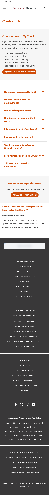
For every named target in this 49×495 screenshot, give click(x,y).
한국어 (7, 435)
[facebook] (15, 405)
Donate (24, 391)
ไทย (28, 440)
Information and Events (24, 331)
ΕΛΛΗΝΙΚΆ (25, 427)
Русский (38, 435)
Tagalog (21, 440)
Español (10, 440)
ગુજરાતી (35, 427)
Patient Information (24, 326)
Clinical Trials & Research (24, 386)
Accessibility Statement (24, 468)
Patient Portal (24, 271)
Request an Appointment (24, 276)
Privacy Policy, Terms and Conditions (24, 458)
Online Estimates (24, 286)
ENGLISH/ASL (24, 423)
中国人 (14, 423)
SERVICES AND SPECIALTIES (24, 316)
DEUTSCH (14, 427)
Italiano (38, 431)
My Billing (24, 291)
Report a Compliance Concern (24, 473)
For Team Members (24, 371)
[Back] (4, 8)
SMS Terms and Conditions (24, 463)
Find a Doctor (24, 266)
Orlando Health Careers (24, 376)
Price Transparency (24, 346)
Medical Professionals (24, 381)
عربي (7, 423)
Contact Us (24, 361)
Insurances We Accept (24, 321)
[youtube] (33, 405)
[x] (21, 405)
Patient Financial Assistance (24, 336)
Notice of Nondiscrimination (24, 453)
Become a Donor (24, 297)
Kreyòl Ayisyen (12, 431)
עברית (24, 431)
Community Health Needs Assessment (24, 341)
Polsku (16, 435)
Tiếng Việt (37, 440)
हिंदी (31, 431)
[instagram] (27, 405)
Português (27, 435)
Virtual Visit (24, 281)
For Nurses (24, 366)
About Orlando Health (24, 311)
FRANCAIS (37, 423)
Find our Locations (24, 261)
